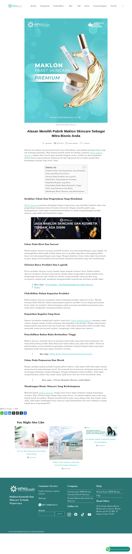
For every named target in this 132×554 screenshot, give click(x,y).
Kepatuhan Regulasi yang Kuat (58, 182)
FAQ (98, 495)
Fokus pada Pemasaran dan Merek (59, 188)
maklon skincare (46, 392)
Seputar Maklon (73, 143)
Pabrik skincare (31, 205)
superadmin (48, 143)
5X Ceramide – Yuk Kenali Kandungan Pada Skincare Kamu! (63, 285)
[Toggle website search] (122, 6)
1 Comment (86, 143)
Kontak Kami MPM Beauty (108, 491)
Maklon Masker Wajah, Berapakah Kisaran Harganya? (71, 354)
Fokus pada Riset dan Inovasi (57, 173)
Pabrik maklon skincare (81, 320)
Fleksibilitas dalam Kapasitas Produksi (61, 179)
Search (41, 510)
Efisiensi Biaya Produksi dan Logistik (61, 176)
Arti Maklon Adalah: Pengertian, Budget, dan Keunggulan (100, 440)
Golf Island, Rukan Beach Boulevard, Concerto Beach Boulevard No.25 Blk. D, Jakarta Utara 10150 (108, 510)
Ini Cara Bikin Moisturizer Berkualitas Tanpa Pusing (31, 452)
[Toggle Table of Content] (83, 167)
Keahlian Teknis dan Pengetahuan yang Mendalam (65, 170)
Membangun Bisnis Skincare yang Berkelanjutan (65, 191)
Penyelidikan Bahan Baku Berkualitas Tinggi (63, 185)
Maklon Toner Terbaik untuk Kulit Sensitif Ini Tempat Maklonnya (66, 463)
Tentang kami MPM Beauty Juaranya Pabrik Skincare (79, 493)
